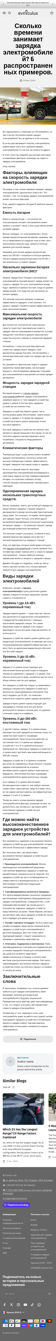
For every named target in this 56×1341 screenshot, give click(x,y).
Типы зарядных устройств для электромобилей (38, 1246)
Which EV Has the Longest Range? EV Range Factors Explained (20, 1133)
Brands (34, 1225)
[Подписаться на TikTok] (32, 1305)
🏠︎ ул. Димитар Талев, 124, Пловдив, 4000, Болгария (28, 1180)
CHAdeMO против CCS (42, 1267)
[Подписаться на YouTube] (25, 1305)
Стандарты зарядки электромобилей (40, 1256)
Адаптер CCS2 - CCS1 (41, 1263)
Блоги (33, 1220)
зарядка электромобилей (18, 548)
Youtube (7, 1248)
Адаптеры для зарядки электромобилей (41, 1236)
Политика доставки (12, 1233)
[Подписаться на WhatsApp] (39, 1305)
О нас (5, 1243)
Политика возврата (12, 1228)
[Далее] (52, 4)
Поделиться (30, 1039)
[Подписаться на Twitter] (11, 1305)
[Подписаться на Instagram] (18, 1305)
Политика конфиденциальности (13, 1221)
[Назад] (3, 4)
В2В (5, 1253)
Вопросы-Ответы (39, 1229)
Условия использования (14, 1238)
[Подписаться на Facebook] (4, 1305)
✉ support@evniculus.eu (15, 1198)
